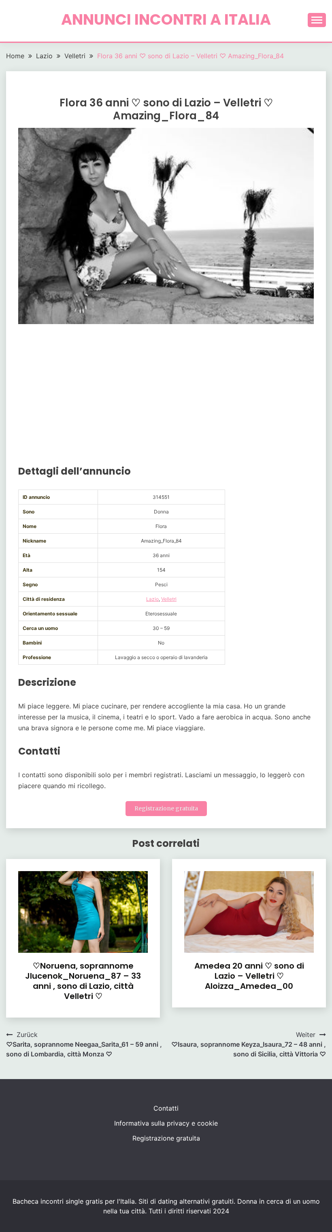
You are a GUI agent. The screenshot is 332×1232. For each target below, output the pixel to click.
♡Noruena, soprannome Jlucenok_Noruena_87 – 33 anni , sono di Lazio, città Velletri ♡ (83, 981)
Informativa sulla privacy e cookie (166, 1123)
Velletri (169, 599)
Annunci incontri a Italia (166, 19)
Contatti (166, 1108)
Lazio (152, 599)
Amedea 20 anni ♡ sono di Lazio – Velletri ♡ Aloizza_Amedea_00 (249, 976)
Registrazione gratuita (166, 808)
